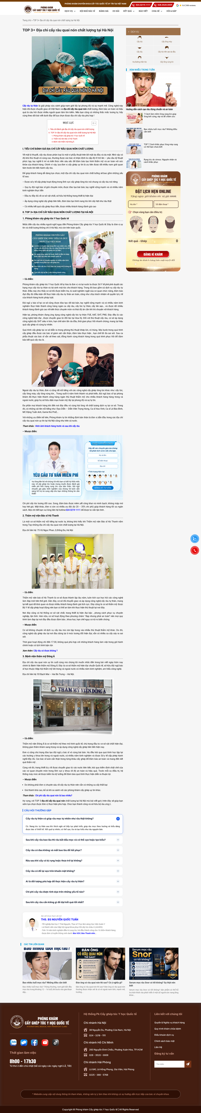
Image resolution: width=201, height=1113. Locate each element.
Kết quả (127, 11)
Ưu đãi (116, 11)
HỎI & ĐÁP (172, 11)
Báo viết (143, 11)
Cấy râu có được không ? (46, 650)
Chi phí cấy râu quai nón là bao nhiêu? (53, 795)
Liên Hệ (158, 1047)
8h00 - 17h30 (23, 1061)
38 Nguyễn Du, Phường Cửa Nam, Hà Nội (110, 1030)
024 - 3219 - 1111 (97, 1035)
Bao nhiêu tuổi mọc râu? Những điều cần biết (160, 130)
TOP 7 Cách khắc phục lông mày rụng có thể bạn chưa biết (161, 145)
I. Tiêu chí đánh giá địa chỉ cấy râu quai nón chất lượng (71, 129)
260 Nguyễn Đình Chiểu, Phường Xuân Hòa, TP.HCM (115, 1049)
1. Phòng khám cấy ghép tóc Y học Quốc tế (68, 136)
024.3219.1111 (143, 5)
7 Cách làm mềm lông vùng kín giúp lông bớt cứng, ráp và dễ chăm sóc (160, 115)
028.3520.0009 (165, 5)
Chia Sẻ (156, 11)
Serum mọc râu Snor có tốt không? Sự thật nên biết (152, 984)
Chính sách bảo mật (164, 1041)
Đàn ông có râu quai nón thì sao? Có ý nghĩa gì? (99, 982)
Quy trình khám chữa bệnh (167, 1028)
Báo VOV (77, 933)
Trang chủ (27, 20)
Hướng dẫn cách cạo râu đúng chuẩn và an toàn (149, 109)
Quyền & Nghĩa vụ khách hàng (169, 1022)
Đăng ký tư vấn (103, 488)
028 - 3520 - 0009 (98, 1055)
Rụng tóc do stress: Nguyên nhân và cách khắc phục (160, 160)
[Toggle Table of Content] (92, 123)
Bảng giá (103, 11)
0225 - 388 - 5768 (98, 1074)
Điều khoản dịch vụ (164, 1034)
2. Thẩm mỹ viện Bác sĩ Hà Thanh (64, 139)
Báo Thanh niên (88, 933)
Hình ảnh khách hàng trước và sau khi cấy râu (57, 426)
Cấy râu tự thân (30, 105)
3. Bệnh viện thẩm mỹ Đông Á (63, 142)
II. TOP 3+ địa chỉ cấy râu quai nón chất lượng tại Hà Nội (72, 133)
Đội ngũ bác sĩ (87, 11)
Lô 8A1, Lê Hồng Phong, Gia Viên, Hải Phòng (111, 1069)
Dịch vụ (69, 11)
